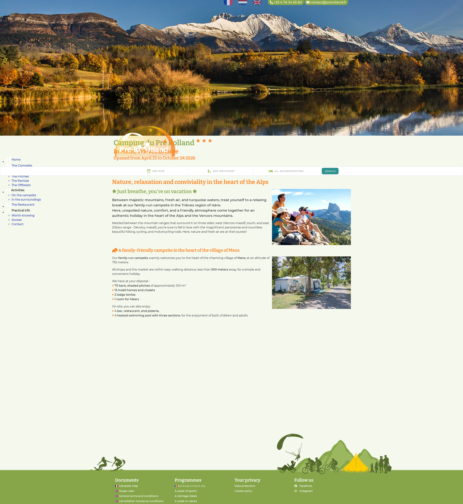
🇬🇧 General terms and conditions (136, 496)
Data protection (245, 486)
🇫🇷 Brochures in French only (190, 486)
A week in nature (186, 501)
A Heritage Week (186, 496)
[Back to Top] (455, 497)
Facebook (305, 486)
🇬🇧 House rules (124, 491)
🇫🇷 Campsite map (126, 486)
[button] (234, 190)
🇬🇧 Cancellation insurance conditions (139, 501)
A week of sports (186, 491)
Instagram (306, 491)
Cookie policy (243, 491)
